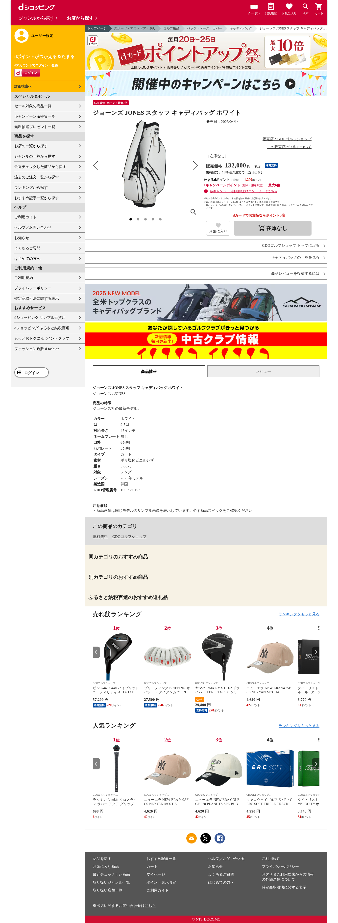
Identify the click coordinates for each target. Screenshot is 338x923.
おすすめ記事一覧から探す (36, 198)
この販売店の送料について (289, 147)
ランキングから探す (31, 188)
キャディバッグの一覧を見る (295, 257)
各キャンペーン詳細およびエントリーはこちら (243, 191)
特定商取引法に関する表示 (36, 298)
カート (152, 867)
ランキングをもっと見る (299, 614)
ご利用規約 (23, 278)
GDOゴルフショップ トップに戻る (290, 245)
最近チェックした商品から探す (40, 167)
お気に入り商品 (106, 867)
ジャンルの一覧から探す (34, 156)
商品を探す (102, 859)
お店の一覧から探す (31, 146)
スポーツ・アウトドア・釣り (135, 28)
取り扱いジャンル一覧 (111, 882)
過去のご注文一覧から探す (36, 177)
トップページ (97, 28)
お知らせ (21, 238)
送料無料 (100, 537)
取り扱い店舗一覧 (107, 890)
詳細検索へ (23, 86)
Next (315, 652)
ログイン (31, 373)
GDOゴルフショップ (129, 537)
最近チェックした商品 (111, 874)
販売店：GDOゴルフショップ (287, 139)
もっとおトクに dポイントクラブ (41, 338)
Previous (96, 652)
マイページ (155, 874)
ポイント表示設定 (161, 882)
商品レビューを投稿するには (295, 273)
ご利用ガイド (25, 217)
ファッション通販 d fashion (36, 349)
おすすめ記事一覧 (161, 859)
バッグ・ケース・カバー (204, 28)
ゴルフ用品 (171, 28)
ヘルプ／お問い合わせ (32, 227)
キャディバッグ (241, 28)
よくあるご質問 (27, 248)
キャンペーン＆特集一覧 (34, 116)
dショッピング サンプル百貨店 (40, 318)
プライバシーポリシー (32, 288)
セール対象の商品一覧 (32, 106)
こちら (150, 906)
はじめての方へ (27, 259)
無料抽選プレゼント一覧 (34, 127)
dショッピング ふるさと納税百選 (41, 328)
